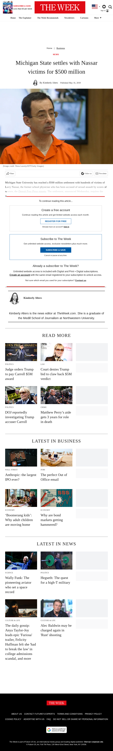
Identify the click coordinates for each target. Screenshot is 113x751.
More (96, 18)
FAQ (49, 719)
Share (12, 174)
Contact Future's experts (39, 714)
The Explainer (25, 18)
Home (49, 48)
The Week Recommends (47, 18)
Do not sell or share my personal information (80, 719)
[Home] (13, 18)
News (56, 55)
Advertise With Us (34, 719)
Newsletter (103, 174)
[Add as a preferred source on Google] (56, 730)
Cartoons (84, 18)
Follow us (88, 174)
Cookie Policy (13, 719)
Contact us (80, 280)
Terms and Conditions (70, 714)
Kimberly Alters (50, 82)
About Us (16, 714)
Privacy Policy (93, 714)
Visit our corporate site (93, 742)
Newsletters (69, 18)
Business (60, 48)
